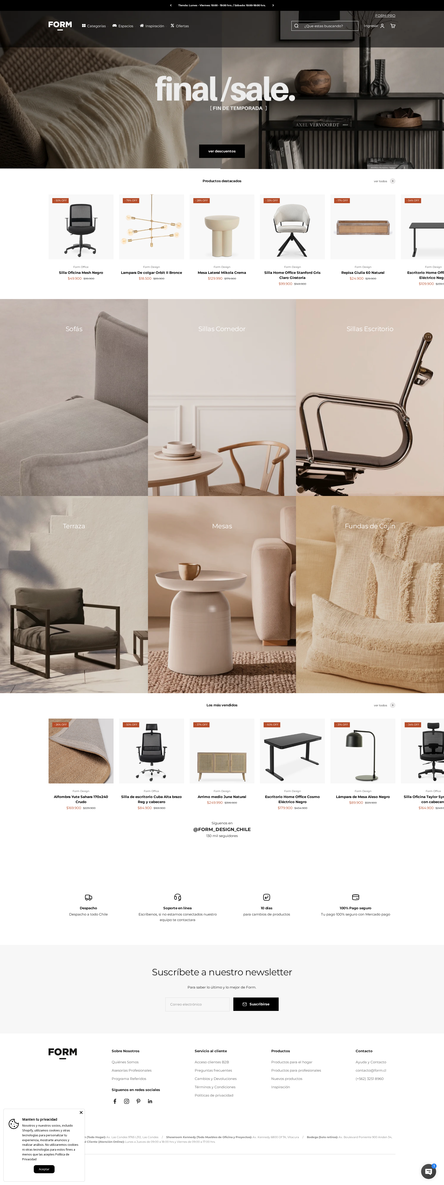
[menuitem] (95, 25)
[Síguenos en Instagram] (126, 1101)
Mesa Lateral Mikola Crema (222, 272)
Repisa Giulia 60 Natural (363, 272)
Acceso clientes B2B (212, 1062)
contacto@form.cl (371, 1070)
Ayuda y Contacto (371, 1062)
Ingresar (374, 26)
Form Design (151, 267)
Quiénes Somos (125, 1062)
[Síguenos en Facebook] (115, 1101)
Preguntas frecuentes (213, 1070)
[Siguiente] (273, 5)
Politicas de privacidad (214, 1095)
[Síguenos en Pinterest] (138, 1101)
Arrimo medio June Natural (222, 797)
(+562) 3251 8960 (370, 1078)
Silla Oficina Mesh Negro (81, 272)
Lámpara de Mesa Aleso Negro (363, 797)
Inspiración (280, 1087)
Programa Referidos (129, 1078)
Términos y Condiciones (215, 1087)
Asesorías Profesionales (131, 1070)
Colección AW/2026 (222, 151)
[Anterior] (171, 5)
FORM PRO (385, 15)
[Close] (81, 1112)
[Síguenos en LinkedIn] (150, 1101)
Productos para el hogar (291, 1062)
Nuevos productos (286, 1078)
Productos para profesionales (296, 1070)
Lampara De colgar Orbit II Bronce (151, 272)
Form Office (81, 267)
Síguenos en (222, 823)
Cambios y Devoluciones (216, 1078)
